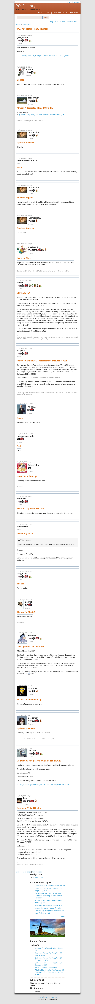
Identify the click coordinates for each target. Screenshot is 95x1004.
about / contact (72, 22)
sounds (62, 22)
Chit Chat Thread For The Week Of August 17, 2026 (48, 889)
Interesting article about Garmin (48, 908)
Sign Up (76, 2)
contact (54, 997)
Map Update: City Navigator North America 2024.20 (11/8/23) (45, 55)
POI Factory (25, 5)
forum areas (37, 872)
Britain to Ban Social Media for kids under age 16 (48, 901)
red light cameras (54, 13)
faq (51, 22)
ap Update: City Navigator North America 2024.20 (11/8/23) (41, 114)
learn (65, 13)
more (63, 916)
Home (18, 24)
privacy (47, 997)
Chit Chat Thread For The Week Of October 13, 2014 (48, 964)
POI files (41, 13)
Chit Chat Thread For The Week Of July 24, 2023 (48, 954)
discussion (74, 13)
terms (40, 997)
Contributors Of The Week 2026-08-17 (50, 886)
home (18, 872)
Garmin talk (27, 24)
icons (56, 22)
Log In (69, 2)
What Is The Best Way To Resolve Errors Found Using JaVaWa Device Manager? (48, 895)
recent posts (38, 878)
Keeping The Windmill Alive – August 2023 (49, 949)
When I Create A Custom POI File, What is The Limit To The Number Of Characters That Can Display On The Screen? (49, 971)
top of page (26, 872)
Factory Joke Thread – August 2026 (48, 905)
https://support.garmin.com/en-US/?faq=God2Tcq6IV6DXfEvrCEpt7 (43, 784)
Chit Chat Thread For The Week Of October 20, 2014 (48, 959)
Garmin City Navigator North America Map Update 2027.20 (50, 912)
